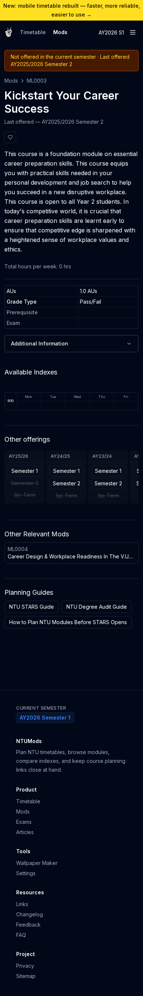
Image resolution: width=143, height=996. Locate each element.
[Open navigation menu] (132, 32)
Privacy (25, 966)
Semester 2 (66, 483)
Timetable (33, 32)
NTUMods (29, 741)
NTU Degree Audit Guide (96, 607)
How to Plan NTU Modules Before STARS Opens (68, 622)
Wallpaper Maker (37, 863)
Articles (25, 832)
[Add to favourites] (10, 137)
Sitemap (26, 976)
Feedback (28, 924)
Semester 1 (24, 471)
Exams (24, 822)
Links (22, 904)
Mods (60, 32)
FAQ (21, 935)
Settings (26, 873)
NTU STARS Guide (31, 607)
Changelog (29, 914)
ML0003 (37, 80)
